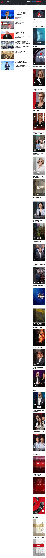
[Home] (2, 2)
